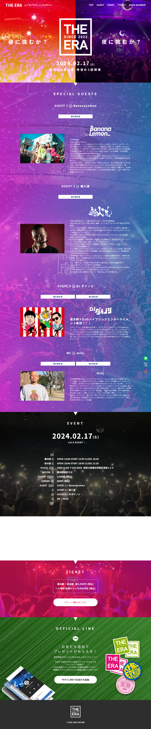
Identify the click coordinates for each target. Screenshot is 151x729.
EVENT (110, 5)
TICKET (122, 5)
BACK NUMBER (137, 5)
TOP (91, 5)
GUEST (100, 5)
